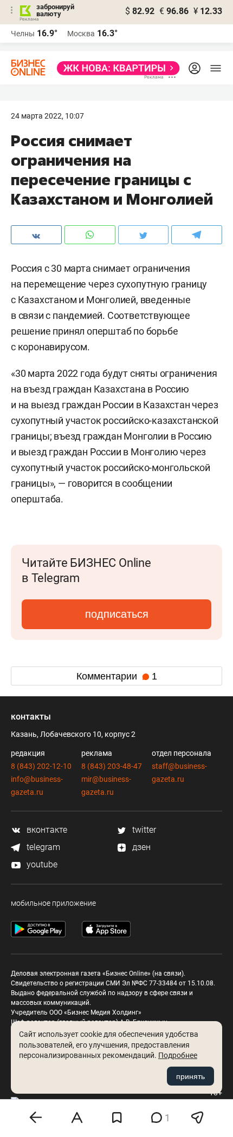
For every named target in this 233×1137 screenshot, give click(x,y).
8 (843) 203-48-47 (111, 766)
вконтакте (45, 830)
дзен (140, 847)
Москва (81, 33)
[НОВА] (115, 68)
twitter (143, 830)
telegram (42, 847)
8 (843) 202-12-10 (41, 766)
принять (190, 1076)
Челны (23, 33)
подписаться (116, 614)
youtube (40, 864)
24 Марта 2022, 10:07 (47, 116)
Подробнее (177, 1055)
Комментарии (116, 676)
